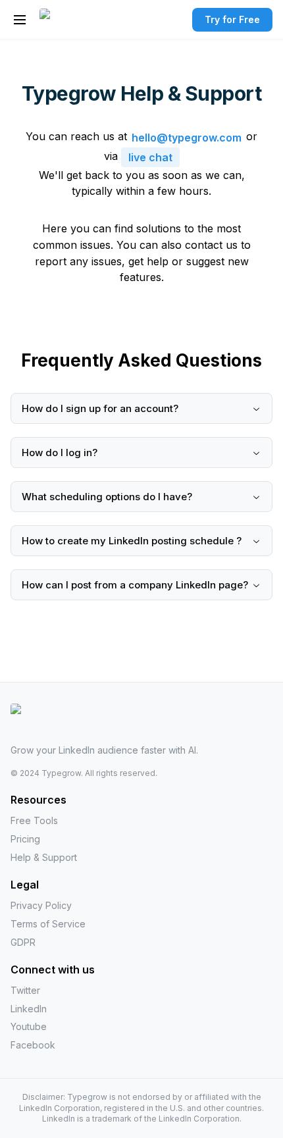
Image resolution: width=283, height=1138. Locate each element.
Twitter (25, 990)
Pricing (25, 838)
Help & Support (44, 857)
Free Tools (34, 820)
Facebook (33, 1044)
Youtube (29, 1026)
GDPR (23, 942)
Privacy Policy (41, 905)
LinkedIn (29, 1008)
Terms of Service (48, 923)
